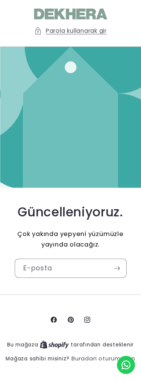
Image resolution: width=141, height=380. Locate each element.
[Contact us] (126, 365)
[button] (70, 31)
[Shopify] (55, 344)
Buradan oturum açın (103, 358)
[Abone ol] (117, 268)
